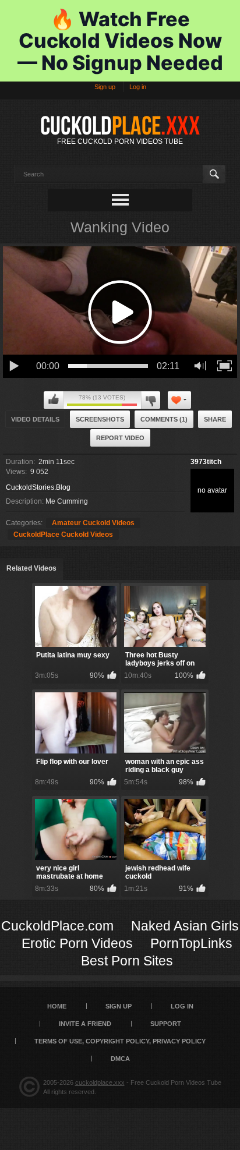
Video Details (35, 419)
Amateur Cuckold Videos (93, 523)
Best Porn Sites (127, 960)
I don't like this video (150, 400)
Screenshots (100, 419)
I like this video (53, 400)
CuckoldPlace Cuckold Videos (63, 534)
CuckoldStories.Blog (38, 487)
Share (215, 419)
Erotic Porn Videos (77, 943)
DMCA (120, 1058)
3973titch (205, 462)
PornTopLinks (191, 943)
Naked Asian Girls (185, 925)
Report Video (120, 437)
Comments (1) (164, 419)
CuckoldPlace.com (57, 925)
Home (56, 1006)
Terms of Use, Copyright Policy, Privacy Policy (120, 1041)
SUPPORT (165, 1023)
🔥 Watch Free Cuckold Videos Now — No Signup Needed (120, 41)
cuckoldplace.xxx (100, 1082)
